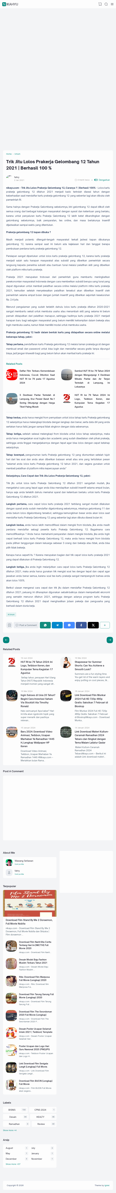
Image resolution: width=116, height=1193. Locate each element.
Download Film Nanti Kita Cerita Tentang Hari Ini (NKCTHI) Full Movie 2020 (35, 945)
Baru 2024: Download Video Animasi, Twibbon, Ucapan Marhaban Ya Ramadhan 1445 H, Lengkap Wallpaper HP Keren (37, 739)
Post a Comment (28, 625)
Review (41, 1124)
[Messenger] (69, 625)
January (35, 1153)
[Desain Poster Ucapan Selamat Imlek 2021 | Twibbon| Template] (11, 1037)
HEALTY (40, 1117)
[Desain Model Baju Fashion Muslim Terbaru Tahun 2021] (11, 968)
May (8, 1153)
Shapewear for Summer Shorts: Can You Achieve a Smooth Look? (89, 666)
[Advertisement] (58, 32)
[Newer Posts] (110, 640)
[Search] (106, 4)
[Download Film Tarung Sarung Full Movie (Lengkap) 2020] (11, 1003)
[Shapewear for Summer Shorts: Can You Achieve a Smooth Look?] (66, 667)
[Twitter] (93, 625)
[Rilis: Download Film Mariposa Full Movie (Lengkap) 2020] (11, 986)
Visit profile (19, 864)
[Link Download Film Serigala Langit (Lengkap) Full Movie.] (11, 1072)
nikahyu (10, 4)
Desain (12, 1117)
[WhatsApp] (45, 625)
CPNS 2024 (40, 1110)
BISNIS (11, 1110)
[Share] (105, 625)
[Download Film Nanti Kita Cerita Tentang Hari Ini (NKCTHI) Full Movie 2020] (11, 951)
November (36, 1159)
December (11, 1159)
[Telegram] (57, 625)
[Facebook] (81, 625)
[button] (101, 180)
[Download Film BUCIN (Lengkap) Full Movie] (11, 1089)
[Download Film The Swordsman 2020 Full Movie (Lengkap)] (11, 1020)
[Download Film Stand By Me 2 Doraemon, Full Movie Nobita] (29, 916)
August (9, 1148)
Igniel (107, 1185)
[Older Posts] (6, 640)
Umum (11, 614)
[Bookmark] (9, 626)
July (33, 1148)
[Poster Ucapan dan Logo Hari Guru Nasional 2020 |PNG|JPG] (11, 1055)
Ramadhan (14, 1124)
